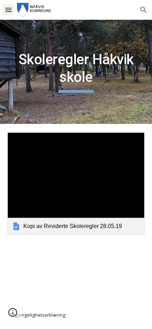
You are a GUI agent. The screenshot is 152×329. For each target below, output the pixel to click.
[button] (8, 9)
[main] (76, 72)
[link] (76, 183)
